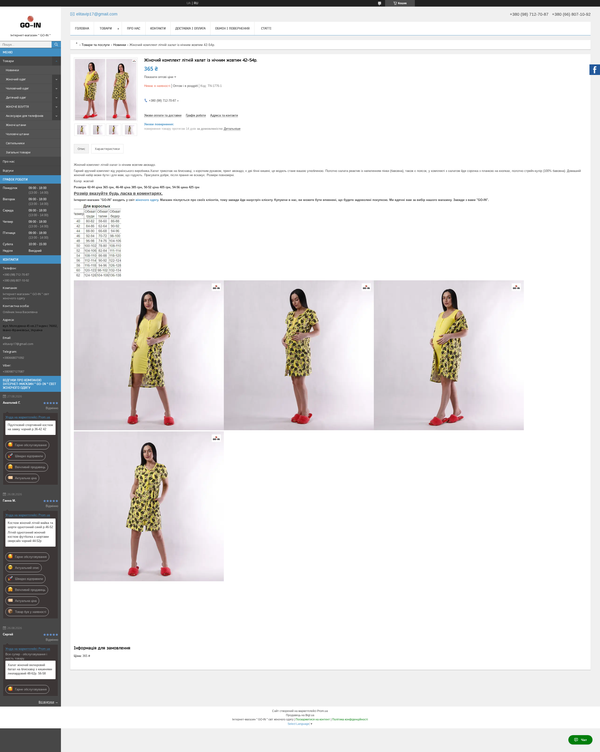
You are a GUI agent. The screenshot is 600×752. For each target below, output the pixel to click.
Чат (584, 740)
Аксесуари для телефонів (24, 116)
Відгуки (8, 170)
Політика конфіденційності (350, 719)
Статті (266, 28)
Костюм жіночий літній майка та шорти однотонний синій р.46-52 (30, 525)
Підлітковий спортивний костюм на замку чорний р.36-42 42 (30, 427)
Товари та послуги (96, 45)
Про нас (9, 161)
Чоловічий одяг (17, 88)
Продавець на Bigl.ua (300, 715)
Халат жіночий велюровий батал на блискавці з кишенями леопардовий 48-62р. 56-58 (30, 669)
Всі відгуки (46, 702)
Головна (82, 28)
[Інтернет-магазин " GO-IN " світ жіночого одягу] (30, 21)
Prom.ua (322, 711)
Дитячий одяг (16, 97)
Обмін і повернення (232, 28)
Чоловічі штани (17, 134)
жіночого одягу (146, 200)
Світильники (15, 143)
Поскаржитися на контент (313, 719)
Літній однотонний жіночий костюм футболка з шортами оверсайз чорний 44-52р (28, 537)
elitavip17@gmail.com (18, 344)
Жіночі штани (16, 125)
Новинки (12, 70)
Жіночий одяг (16, 79)
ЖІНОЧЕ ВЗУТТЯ (17, 106)
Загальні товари (18, 152)
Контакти (158, 28)
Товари (8, 61)
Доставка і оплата (190, 28)
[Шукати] (56, 44)
